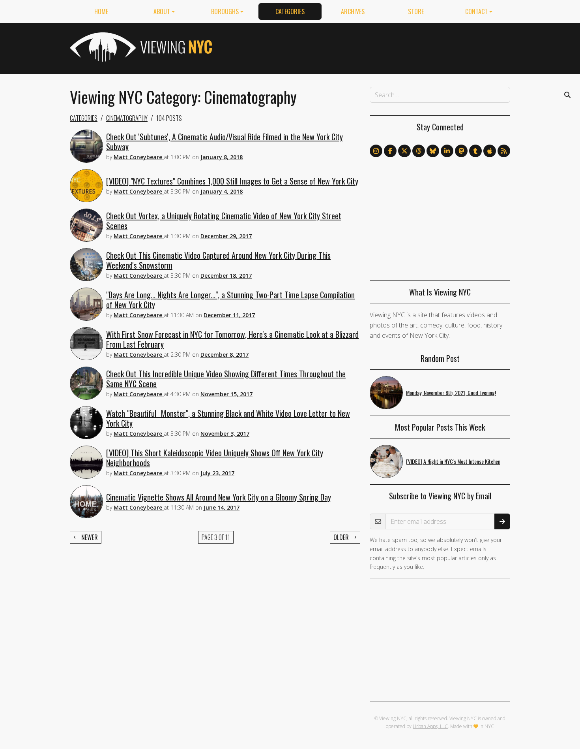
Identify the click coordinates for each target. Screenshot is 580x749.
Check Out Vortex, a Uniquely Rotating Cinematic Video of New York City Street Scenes (223, 220)
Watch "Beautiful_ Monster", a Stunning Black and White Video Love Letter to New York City (228, 418)
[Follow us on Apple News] (489, 151)
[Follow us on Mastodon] (461, 151)
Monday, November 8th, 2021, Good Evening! (451, 392)
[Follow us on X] (404, 151)
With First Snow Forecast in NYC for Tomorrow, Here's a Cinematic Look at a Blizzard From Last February (232, 339)
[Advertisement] (366, 47)
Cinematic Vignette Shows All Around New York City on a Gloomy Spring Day (218, 497)
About (161, 11)
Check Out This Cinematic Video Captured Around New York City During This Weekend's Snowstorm (218, 260)
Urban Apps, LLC (430, 726)
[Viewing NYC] (140, 47)
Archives (353, 11)
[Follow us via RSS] (504, 151)
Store (416, 11)
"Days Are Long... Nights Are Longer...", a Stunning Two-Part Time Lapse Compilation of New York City (230, 300)
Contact (476, 11)
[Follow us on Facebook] (390, 151)
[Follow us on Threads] (418, 151)
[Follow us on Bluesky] (433, 151)
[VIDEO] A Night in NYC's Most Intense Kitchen (453, 461)
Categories (290, 11)
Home (101, 11)
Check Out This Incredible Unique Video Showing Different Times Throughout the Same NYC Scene (226, 379)
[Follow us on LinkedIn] (447, 151)
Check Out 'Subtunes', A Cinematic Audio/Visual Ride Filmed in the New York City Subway (224, 141)
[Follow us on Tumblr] (475, 151)
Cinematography (127, 118)
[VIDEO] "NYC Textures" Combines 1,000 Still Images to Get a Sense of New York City (232, 181)
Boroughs (225, 11)
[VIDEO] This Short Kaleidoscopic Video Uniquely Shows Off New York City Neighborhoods (214, 458)
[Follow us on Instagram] (376, 151)
